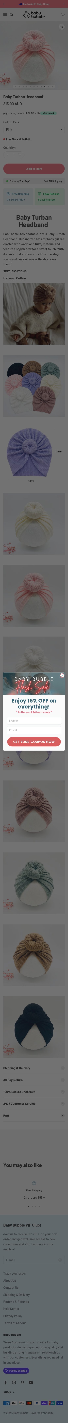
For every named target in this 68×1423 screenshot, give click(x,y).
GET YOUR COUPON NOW (34, 741)
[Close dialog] (62, 676)
